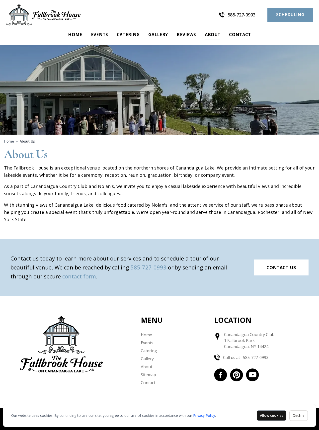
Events (99, 34)
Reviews (186, 34)
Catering (128, 34)
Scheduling (290, 14)
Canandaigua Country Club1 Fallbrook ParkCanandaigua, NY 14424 (249, 340)
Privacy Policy (204, 415)
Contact (240, 34)
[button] (220, 374)
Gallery (158, 34)
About (213, 34)
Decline (299, 415)
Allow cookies (271, 415)
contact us (281, 267)
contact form (79, 276)
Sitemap (148, 374)
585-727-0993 (241, 15)
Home (75, 34)
